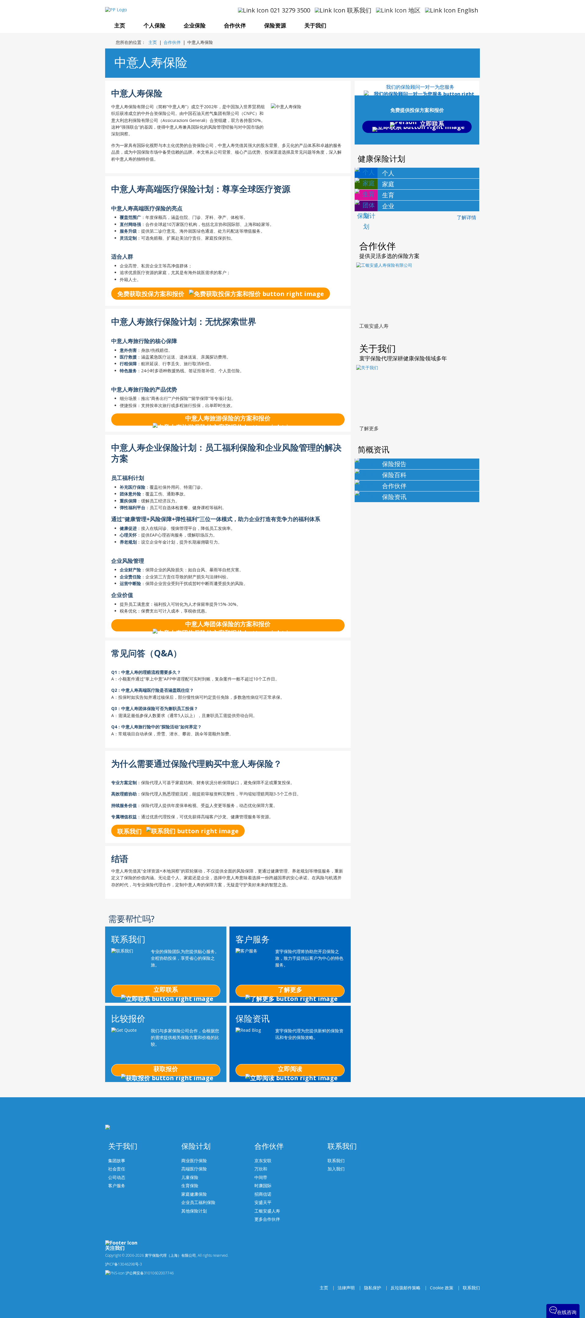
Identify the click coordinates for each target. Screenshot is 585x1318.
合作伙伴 (172, 42)
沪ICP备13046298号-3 (123, 1264)
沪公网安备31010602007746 (149, 1273)
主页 (152, 42)
